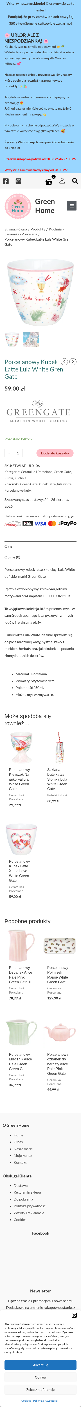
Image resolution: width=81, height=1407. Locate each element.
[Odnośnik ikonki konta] (62, 181)
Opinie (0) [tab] (12, 557)
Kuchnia (20, 478)
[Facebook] (6, 181)
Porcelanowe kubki (18, 490)
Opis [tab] (8, 546)
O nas (18, 1142)
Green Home (45, 205)
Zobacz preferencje (40, 1389)
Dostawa (21, 1185)
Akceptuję (40, 1365)
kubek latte (47, 484)
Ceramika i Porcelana (36, 472)
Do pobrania (23, 1199)
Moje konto (23, 1155)
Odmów (40, 1377)
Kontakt (20, 1162)
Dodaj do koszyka (55, 453)
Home (18, 1135)
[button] (74, 1315)
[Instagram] (18, 181)
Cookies (26, 1400)
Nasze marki (23, 1148)
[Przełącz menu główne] (71, 206)
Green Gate (62, 472)
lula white (64, 484)
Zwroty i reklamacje (29, 1213)
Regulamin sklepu (27, 1192)
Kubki (8, 478)
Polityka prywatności (45, 1400)
